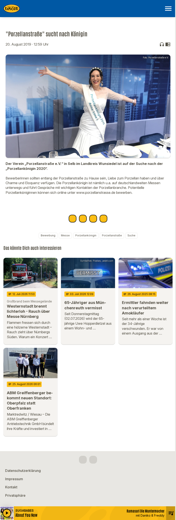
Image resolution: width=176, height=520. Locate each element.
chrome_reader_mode (167, 44)
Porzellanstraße (112, 235)
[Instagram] (93, 459)
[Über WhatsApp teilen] (93, 218)
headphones (161, 44)
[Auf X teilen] (82, 218)
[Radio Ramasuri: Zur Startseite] (82, 8)
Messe (65, 235)
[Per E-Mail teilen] (103, 218)
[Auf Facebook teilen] (72, 218)
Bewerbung (48, 235)
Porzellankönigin (85, 235)
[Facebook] (82, 459)
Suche (131, 235)
